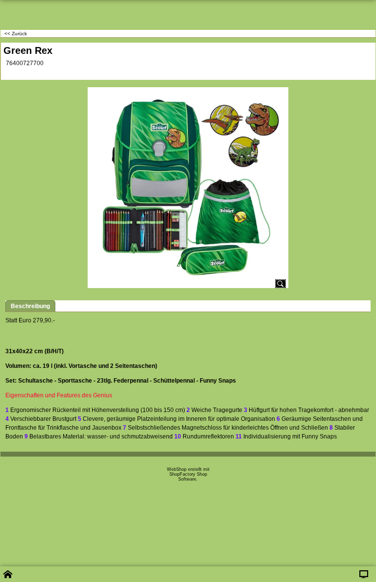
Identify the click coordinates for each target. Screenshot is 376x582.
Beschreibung (30, 306)
